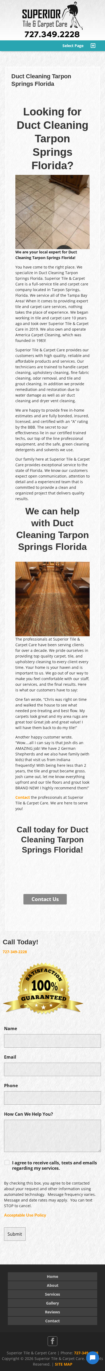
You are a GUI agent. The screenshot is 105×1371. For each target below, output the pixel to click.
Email (10, 1057)
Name (10, 1028)
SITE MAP (63, 1364)
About (52, 1285)
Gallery (52, 1303)
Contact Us (45, 899)
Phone (11, 1086)
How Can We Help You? (28, 1114)
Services (52, 1294)
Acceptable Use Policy (25, 1215)
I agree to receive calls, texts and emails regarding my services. (54, 1165)
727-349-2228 (15, 951)
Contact (22, 797)
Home (52, 1276)
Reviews (52, 1312)
